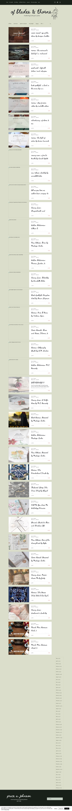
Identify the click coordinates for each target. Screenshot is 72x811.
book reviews (16, 23)
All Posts (9, 23)
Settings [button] (55, 808)
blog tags (37, 23)
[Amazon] (60, 2)
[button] (16, 2)
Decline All (61, 808)
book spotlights (31, 23)
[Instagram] (55, 2)
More (42, 23)
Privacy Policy (6, 809)
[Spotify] (57, 2)
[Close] (70, 808)
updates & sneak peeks (23, 23)
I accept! (66, 808)
